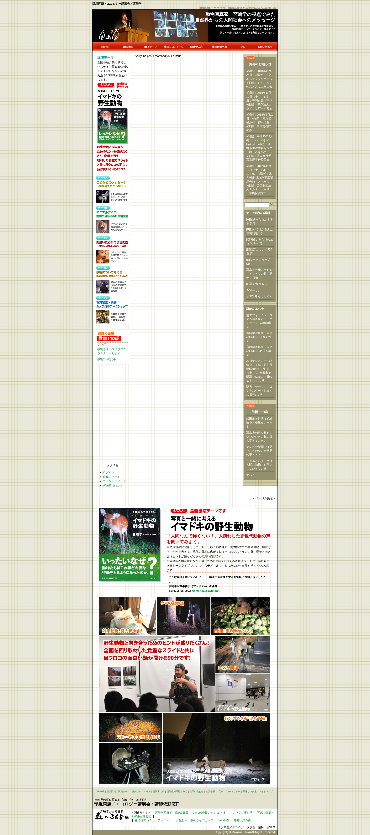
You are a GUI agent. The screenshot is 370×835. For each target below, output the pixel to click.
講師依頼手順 (174, 791)
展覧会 (250, 290)
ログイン (108, 472)
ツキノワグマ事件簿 (240, 812)
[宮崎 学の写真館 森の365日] (111, 815)
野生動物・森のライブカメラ (195, 820)
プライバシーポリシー (228, 791)
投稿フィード (111, 476)
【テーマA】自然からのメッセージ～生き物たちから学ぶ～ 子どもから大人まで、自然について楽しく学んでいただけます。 (112, 189)
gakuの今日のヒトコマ (207, 812)
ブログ (101, 344)
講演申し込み (219, 46)
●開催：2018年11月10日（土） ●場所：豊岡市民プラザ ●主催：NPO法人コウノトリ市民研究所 (260, 100)
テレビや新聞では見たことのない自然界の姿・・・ (259, 450)
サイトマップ (266, 791)
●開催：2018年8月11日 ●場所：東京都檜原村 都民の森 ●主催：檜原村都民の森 (259, 122)
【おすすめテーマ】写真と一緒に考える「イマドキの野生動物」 (112, 127)
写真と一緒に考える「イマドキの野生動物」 (259, 273)
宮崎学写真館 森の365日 (171, 812)
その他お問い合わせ (266, 46)
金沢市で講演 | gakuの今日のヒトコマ (259, 376)
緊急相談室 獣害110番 (109, 336)
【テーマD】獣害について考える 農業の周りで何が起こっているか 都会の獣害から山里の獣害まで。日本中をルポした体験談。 (112, 279)
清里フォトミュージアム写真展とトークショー (259, 319)
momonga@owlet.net (205, 590)
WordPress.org (112, 485)
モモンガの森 (242, 820)
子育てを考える (256, 296)
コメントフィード (114, 481)
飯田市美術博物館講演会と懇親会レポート (259, 422)
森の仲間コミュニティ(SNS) (153, 820)
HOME (104, 46)
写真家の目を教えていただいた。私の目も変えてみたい (259, 436)
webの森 (223, 820)
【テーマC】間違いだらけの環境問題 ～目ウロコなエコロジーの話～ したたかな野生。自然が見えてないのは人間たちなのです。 (112, 249)
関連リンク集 (250, 791)
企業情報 (210, 791)
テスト (250, 474)
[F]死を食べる (255, 283)
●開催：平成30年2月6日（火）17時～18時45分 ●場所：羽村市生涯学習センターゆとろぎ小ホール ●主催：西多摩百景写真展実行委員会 (260, 148)
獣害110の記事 (106, 359)
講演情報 (127, 46)
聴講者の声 (196, 46)
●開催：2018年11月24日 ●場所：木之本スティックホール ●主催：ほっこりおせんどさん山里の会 (260, 78)
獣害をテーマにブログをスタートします (111, 351)
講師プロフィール (173, 46)
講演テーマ (150, 46)
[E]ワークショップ (258, 259)
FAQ (242, 46)
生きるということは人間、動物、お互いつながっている (259, 464)
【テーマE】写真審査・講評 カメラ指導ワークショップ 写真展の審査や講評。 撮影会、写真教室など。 (112, 309)
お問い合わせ (197, 791)
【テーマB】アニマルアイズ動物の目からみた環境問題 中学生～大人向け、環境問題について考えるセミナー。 (112, 219)
